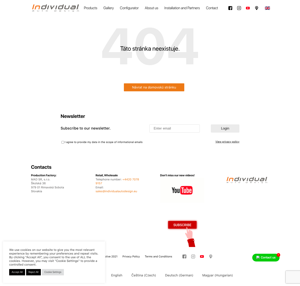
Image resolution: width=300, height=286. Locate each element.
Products (90, 8)
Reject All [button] (34, 272)
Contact (212, 8)
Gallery (108, 8)
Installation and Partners (182, 8)
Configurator (129, 8)
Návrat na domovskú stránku (154, 87)
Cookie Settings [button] (52, 272)
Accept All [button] (17, 272)
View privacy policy (227, 141)
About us (151, 8)
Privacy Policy (131, 256)
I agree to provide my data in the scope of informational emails (104, 142)
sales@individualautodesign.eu (116, 191)
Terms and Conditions (158, 256)
